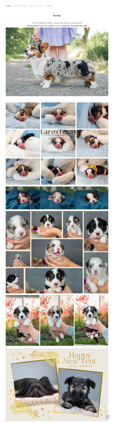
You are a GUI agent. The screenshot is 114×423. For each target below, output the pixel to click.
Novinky (8, 6)
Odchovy (42, 6)
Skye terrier (33, 6)
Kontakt (49, 6)
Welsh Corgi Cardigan (20, 6)
